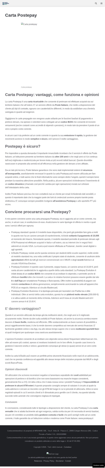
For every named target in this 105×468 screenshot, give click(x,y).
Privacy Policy (49, 461)
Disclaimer (60, 461)
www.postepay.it (85, 418)
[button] (96, 3)
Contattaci (67, 447)
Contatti (68, 461)
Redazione (38, 461)
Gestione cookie (98, 465)
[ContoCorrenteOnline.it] (5, 3)
